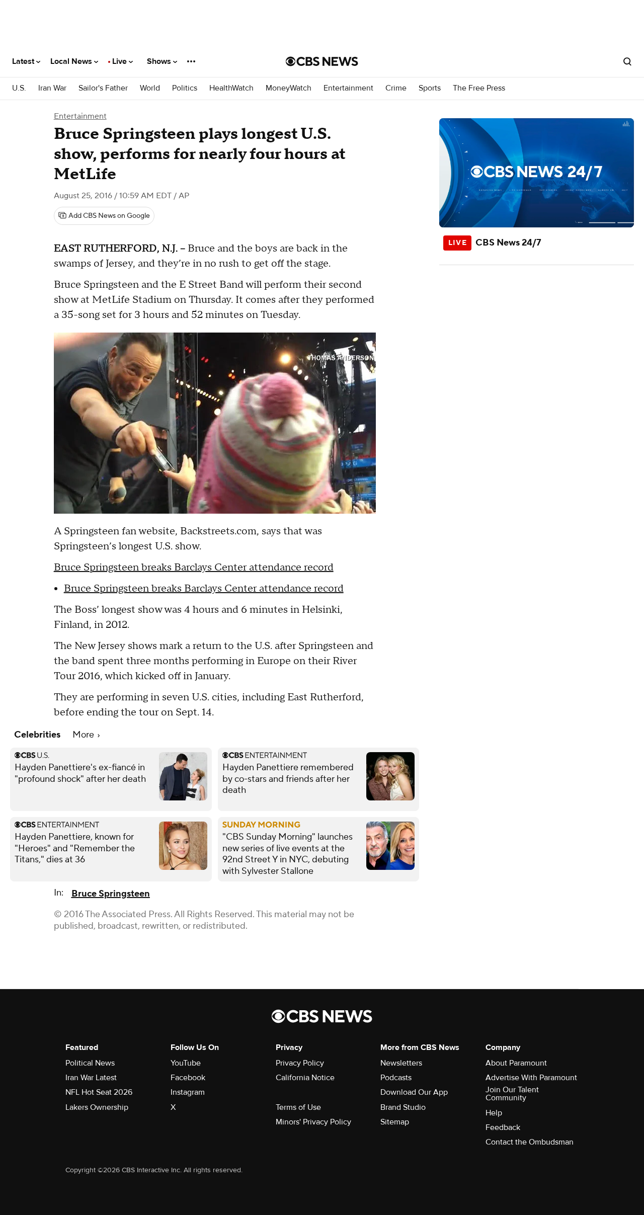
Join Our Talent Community (512, 1094)
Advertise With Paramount (531, 1078)
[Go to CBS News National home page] (322, 61)
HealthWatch (231, 88)
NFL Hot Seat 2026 (98, 1092)
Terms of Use (298, 1107)
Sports (430, 88)
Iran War (52, 88)
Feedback (503, 1127)
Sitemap (394, 1122)
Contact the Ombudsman (530, 1142)
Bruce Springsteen (110, 894)
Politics (184, 88)
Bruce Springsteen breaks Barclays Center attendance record (194, 567)
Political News (90, 1063)
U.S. (19, 88)
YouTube (186, 1063)
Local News (72, 61)
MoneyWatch (288, 88)
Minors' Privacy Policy (313, 1122)
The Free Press (479, 88)
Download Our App (414, 1092)
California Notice (305, 1078)
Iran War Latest (91, 1078)
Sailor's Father (103, 88)
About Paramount (516, 1063)
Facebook (188, 1078)
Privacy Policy (300, 1063)
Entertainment (348, 88)
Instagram (188, 1092)
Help (494, 1113)
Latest (24, 61)
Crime (396, 88)
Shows (160, 61)
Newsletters (401, 1063)
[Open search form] (627, 61)
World (150, 88)
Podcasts (396, 1078)
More (84, 735)
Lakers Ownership (96, 1107)
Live (120, 61)
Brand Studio (403, 1107)
